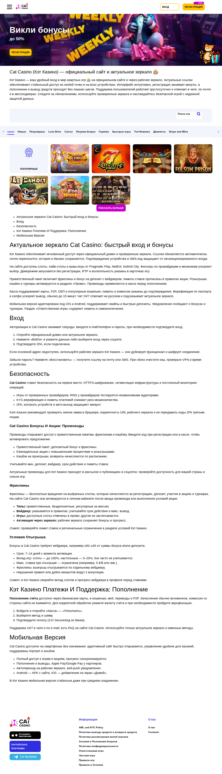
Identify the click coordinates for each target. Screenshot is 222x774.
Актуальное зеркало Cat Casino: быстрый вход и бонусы (57, 217)
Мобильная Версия (30, 235)
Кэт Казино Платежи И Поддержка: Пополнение (51, 231)
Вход (20, 221)
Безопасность (26, 226)
